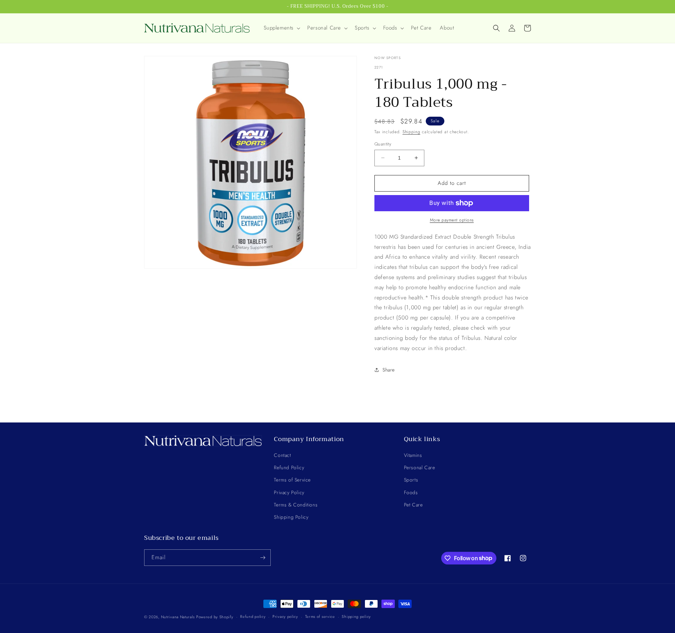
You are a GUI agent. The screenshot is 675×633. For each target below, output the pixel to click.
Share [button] (388, 369)
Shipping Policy (291, 517)
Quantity (382, 144)
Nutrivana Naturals (178, 617)
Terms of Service (292, 479)
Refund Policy (289, 467)
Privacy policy (285, 616)
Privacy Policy (289, 492)
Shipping (411, 132)
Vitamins (413, 455)
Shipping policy (356, 616)
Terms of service (320, 616)
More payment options (452, 220)
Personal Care (419, 467)
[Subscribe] (262, 557)
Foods (411, 492)
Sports (411, 479)
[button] (281, 28)
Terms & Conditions (295, 504)
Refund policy (252, 616)
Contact (282, 455)
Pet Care (413, 504)
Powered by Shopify (214, 617)
